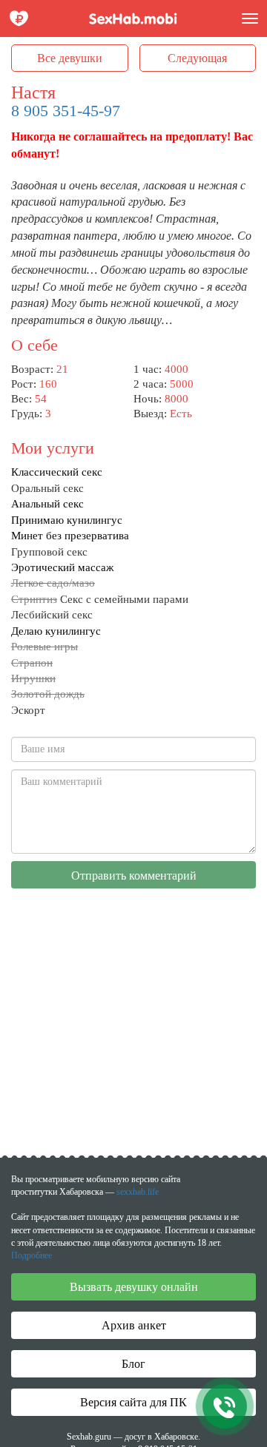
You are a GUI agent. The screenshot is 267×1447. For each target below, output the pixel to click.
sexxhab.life (137, 1192)
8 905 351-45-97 (65, 110)
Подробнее (31, 1255)
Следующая (197, 58)
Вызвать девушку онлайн (134, 1287)
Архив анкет (134, 1325)
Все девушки (69, 58)
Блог (133, 1363)
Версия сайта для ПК (133, 1402)
